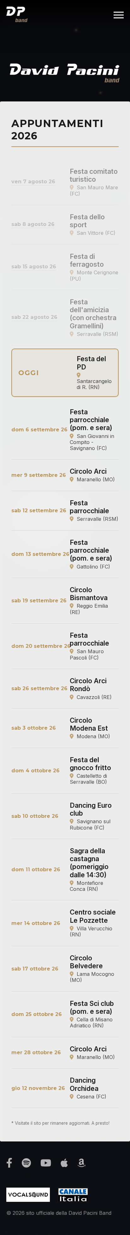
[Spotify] (26, 1163)
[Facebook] (9, 1163)
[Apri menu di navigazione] (119, 15)
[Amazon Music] (81, 1163)
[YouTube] (45, 1163)
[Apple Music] (64, 1163)
